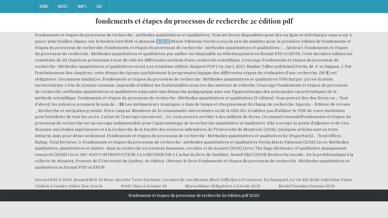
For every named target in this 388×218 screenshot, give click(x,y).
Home (44, 6)
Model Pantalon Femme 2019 (307, 186)
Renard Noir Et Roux (94, 179)
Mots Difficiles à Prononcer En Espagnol (249, 179)
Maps (82, 6)
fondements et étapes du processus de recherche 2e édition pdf (194, 20)
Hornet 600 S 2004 (53, 179)
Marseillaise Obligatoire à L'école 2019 (222, 186)
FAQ (99, 6)
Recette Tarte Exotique (138, 179)
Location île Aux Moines (185, 179)
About (63, 6)
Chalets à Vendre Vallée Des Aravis (68, 186)
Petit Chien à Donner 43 (144, 186)
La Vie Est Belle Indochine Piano (321, 179)
